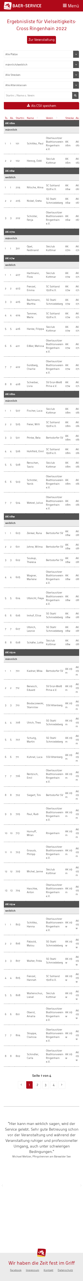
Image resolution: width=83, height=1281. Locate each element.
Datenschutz (65, 1270)
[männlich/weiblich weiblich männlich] (41, 64)
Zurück (2, 1185)
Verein (49, 118)
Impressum (32, 1270)
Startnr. (20, 118)
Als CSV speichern (43, 106)
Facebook (15, 1270)
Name (30, 118)
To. (6, 118)
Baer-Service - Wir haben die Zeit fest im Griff (22, 6)
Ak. (12, 118)
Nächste (81, 1185)
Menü (73, 5)
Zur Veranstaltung (41, 40)
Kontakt (48, 1270)
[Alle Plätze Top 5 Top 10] (41, 54)
